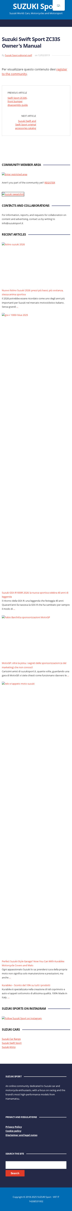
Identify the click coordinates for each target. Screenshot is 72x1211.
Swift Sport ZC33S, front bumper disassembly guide (18, 101)
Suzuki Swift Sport (12, 1043)
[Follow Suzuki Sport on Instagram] (22, 1018)
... (17, 306)
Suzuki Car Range (11, 1039)
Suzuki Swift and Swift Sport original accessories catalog (25, 124)
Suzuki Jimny (9, 1047)
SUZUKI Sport (36, 6)
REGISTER (49, 182)
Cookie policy (13, 1130)
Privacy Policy (14, 1126)
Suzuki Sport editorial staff (18, 55)
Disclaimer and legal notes (21, 1135)
